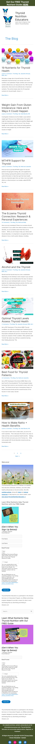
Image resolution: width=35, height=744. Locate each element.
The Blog (15, 73)
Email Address (6, 533)
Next (17, 456)
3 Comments (5, 324)
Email (6, 562)
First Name (5, 538)
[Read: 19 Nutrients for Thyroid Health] (17, 55)
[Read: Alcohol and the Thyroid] (17, 255)
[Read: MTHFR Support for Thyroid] (17, 148)
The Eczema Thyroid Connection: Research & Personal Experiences (16, 216)
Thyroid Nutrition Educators (21, 16)
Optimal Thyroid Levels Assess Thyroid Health (15, 320)
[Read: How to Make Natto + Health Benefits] (17, 410)
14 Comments (5, 222)
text (4, 553)
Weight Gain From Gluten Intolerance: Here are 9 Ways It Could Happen (16, 108)
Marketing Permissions (8, 554)
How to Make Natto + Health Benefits (14, 424)
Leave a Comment (7, 73)
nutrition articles (6, 492)
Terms (11, 737)
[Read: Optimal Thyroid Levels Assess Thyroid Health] (17, 306)
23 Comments (5, 378)
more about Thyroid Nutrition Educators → (14, 496)
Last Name (5, 543)
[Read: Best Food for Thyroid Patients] (17, 359)
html (4, 551)
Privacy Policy (29, 735)
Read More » (5, 95)
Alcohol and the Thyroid (16, 267)
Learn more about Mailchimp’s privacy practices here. (10, 583)
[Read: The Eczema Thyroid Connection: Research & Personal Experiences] (17, 201)
